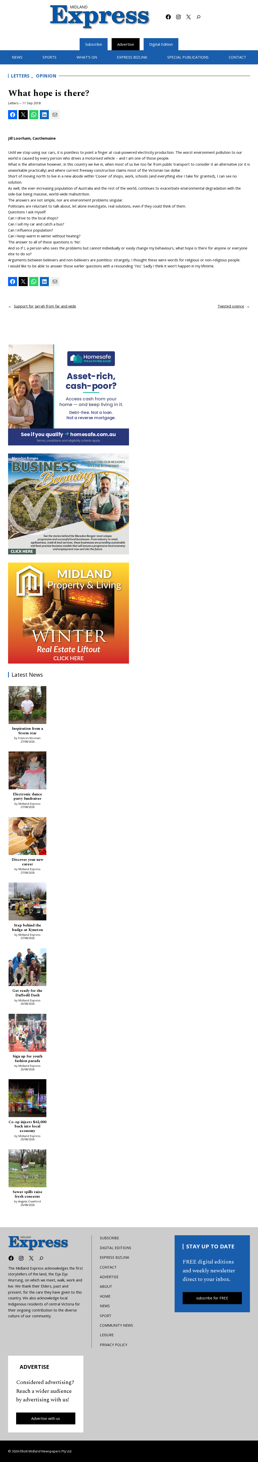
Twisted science (230, 306)
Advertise (125, 44)
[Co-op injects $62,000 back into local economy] (27, 1099)
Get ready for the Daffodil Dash (27, 993)
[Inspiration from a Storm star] (27, 706)
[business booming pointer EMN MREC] (68, 503)
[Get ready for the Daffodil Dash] (27, 968)
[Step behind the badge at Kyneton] (27, 902)
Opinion (46, 76)
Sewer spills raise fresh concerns (27, 1194)
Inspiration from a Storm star (27, 731)
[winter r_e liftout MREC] (68, 613)
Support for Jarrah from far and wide (45, 306)
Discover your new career (27, 862)
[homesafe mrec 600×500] (68, 394)
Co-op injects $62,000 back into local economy (27, 1126)
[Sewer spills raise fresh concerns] (27, 1169)
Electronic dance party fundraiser (27, 796)
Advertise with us (45, 1418)
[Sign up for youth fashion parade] (27, 1033)
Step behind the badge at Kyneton (27, 927)
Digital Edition (161, 44)
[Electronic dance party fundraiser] (27, 771)
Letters (20, 76)
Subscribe (93, 44)
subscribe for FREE (212, 1297)
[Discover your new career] (27, 837)
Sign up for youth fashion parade (27, 1058)
